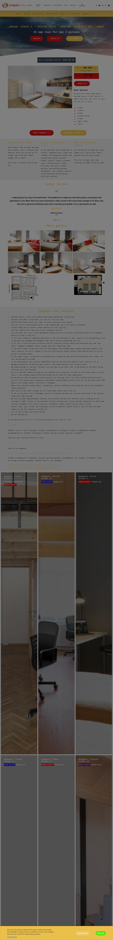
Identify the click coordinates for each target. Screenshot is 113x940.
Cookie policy (12, 937)
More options (83, 933)
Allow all (101, 933)
